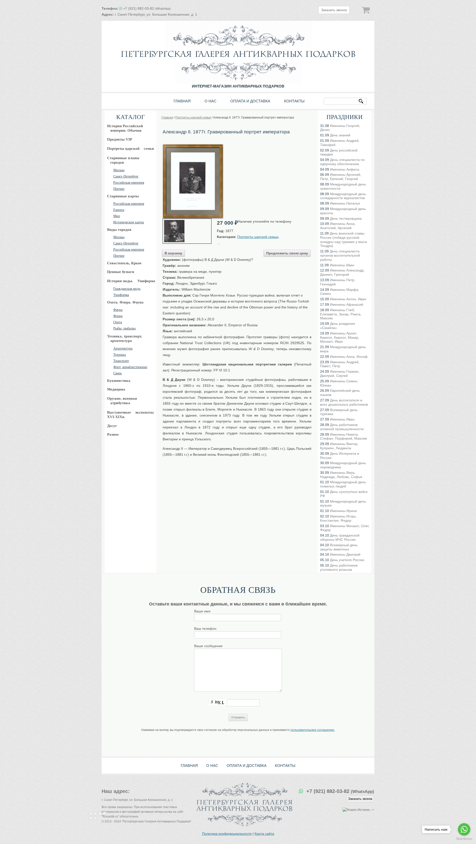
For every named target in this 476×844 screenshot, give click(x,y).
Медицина (116, 389)
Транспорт (121, 361)
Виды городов (119, 230)
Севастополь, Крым (124, 263)
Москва (118, 170)
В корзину (173, 253)
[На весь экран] (100, 813)
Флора (117, 316)
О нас (210, 101)
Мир (116, 216)
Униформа (121, 295)
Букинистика (118, 381)
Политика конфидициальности (227, 834)
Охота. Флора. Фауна (125, 302)
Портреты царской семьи (257, 237)
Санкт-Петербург (126, 176)
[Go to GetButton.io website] (464, 839)
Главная (182, 101)
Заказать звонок (334, 10)
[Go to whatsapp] (464, 829)
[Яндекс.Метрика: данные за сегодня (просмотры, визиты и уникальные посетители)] (356, 810)
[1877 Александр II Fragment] (187, 231)
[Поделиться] (95, 813)
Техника (119, 355)
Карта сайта (264, 834)
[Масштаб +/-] (104, 813)
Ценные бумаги (120, 272)
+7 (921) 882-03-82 (147, 8)
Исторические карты (128, 222)
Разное (113, 434)
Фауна (117, 310)
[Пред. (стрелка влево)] (91, 818)
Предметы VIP (119, 139)
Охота (117, 322)
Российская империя (128, 182)
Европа (118, 210)
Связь (117, 373)
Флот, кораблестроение (130, 367)
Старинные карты (123, 196)
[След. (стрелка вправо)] (95, 818)
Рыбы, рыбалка (124, 328)
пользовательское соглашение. (313, 730)
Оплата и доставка (250, 101)
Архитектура (122, 348)
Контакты (294, 101)
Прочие (118, 189)
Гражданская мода (126, 289)
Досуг (112, 426)
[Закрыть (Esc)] (91, 813)
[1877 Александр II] (193, 146)
